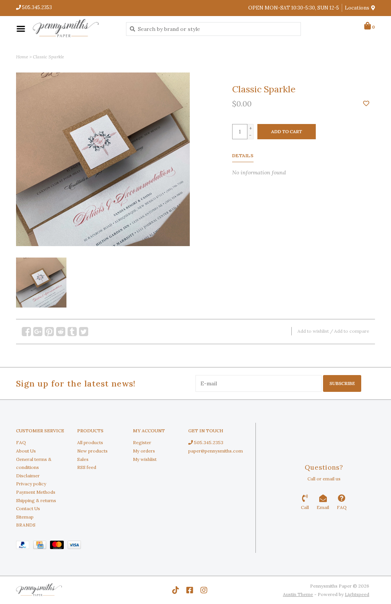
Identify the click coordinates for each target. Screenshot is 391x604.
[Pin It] (49, 331)
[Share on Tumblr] (72, 331)
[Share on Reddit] (60, 331)
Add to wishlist (313, 331)
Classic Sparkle (48, 57)
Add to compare (351, 331)
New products (92, 451)
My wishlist (145, 459)
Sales (83, 459)
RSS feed (86, 467)
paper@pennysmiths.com (215, 451)
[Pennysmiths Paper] (74, 28)
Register (142, 442)
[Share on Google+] (37, 331)
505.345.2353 (208, 442)
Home (22, 57)
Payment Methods (35, 492)
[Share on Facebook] (26, 331)
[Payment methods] (24, 546)
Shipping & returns (36, 500)
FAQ (21, 442)
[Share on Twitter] (83, 331)
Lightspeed (357, 594)
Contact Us (28, 508)
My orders (144, 451)
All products (90, 442)
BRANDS (26, 525)
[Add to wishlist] (366, 103)
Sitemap (25, 517)
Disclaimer (28, 475)
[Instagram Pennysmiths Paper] (203, 590)
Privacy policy (31, 483)
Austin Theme (298, 594)
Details (243, 155)
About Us (26, 451)
